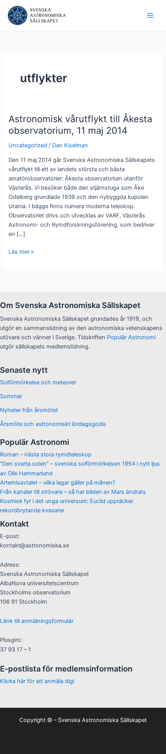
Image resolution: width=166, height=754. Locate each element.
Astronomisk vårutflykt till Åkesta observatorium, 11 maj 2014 (80, 124)
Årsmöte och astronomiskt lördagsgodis (53, 424)
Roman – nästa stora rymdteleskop (45, 454)
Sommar (11, 396)
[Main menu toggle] (150, 15)
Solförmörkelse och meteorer (38, 382)
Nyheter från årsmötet (29, 410)
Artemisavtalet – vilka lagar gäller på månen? (57, 482)
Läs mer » (21, 252)
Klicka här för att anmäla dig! (37, 681)
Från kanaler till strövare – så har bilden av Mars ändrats (73, 491)
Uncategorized (27, 145)
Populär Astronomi (131, 337)
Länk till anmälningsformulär (36, 621)
